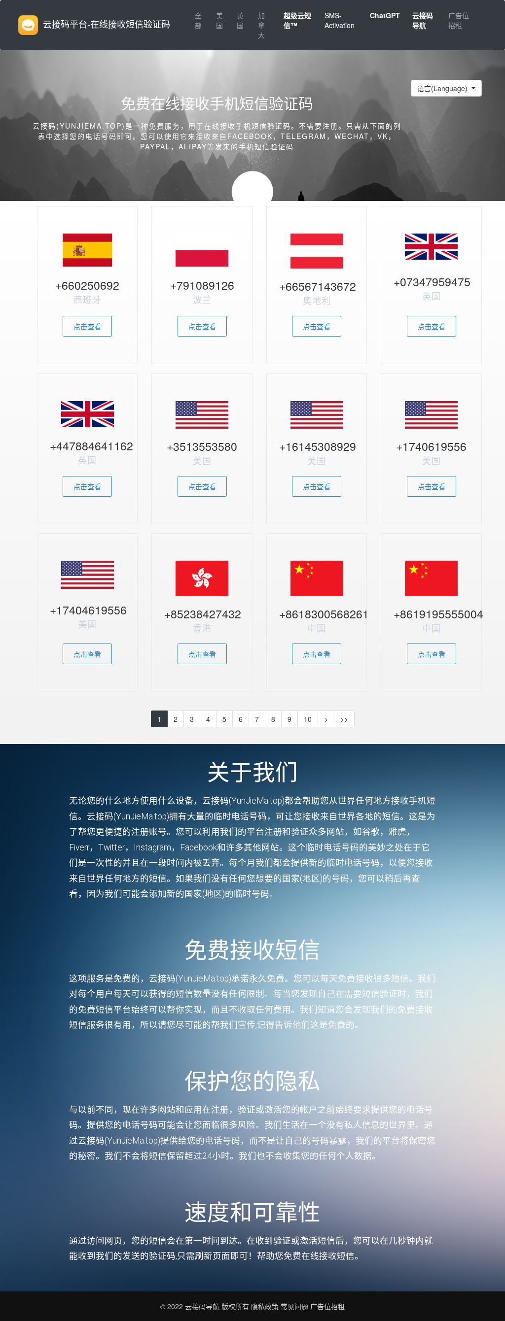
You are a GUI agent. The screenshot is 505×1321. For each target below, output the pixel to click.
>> (344, 719)
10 (308, 719)
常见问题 (294, 1306)
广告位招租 (458, 20)
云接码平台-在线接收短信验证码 (106, 23)
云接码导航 (203, 1306)
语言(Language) (443, 88)
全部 (198, 20)
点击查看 (87, 326)
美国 (219, 20)
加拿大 (261, 25)
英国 (240, 20)
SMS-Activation (340, 20)
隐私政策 (264, 1306)
